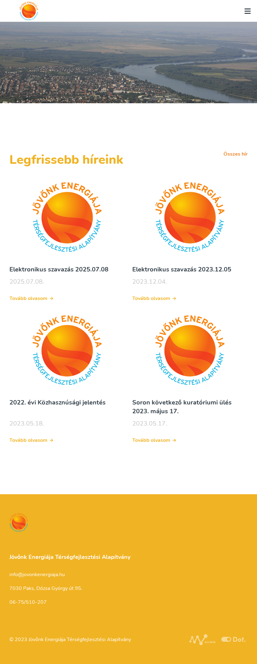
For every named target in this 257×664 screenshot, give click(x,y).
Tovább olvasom (28, 298)
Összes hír (235, 154)
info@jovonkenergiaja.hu (37, 574)
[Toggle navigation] (246, 11)
